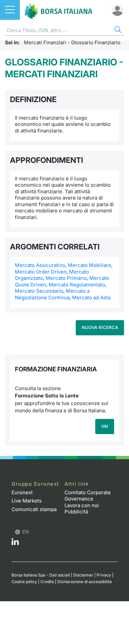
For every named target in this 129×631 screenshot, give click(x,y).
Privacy (104, 575)
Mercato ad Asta (91, 297)
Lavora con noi (81, 505)
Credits (47, 581)
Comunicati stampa (34, 509)
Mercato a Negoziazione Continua (52, 294)
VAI (104, 426)
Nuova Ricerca (100, 327)
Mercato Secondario (39, 291)
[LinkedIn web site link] (15, 543)
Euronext (22, 492)
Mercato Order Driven (40, 272)
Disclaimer (83, 575)
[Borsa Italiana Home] (58, 10)
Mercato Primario (66, 278)
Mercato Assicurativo (40, 265)
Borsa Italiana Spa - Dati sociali (41, 575)
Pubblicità (76, 511)
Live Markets (27, 501)
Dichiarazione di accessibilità (84, 581)
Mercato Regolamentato (77, 284)
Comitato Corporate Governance (87, 495)
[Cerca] (117, 30)
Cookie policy (24, 581)
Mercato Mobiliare (89, 265)
